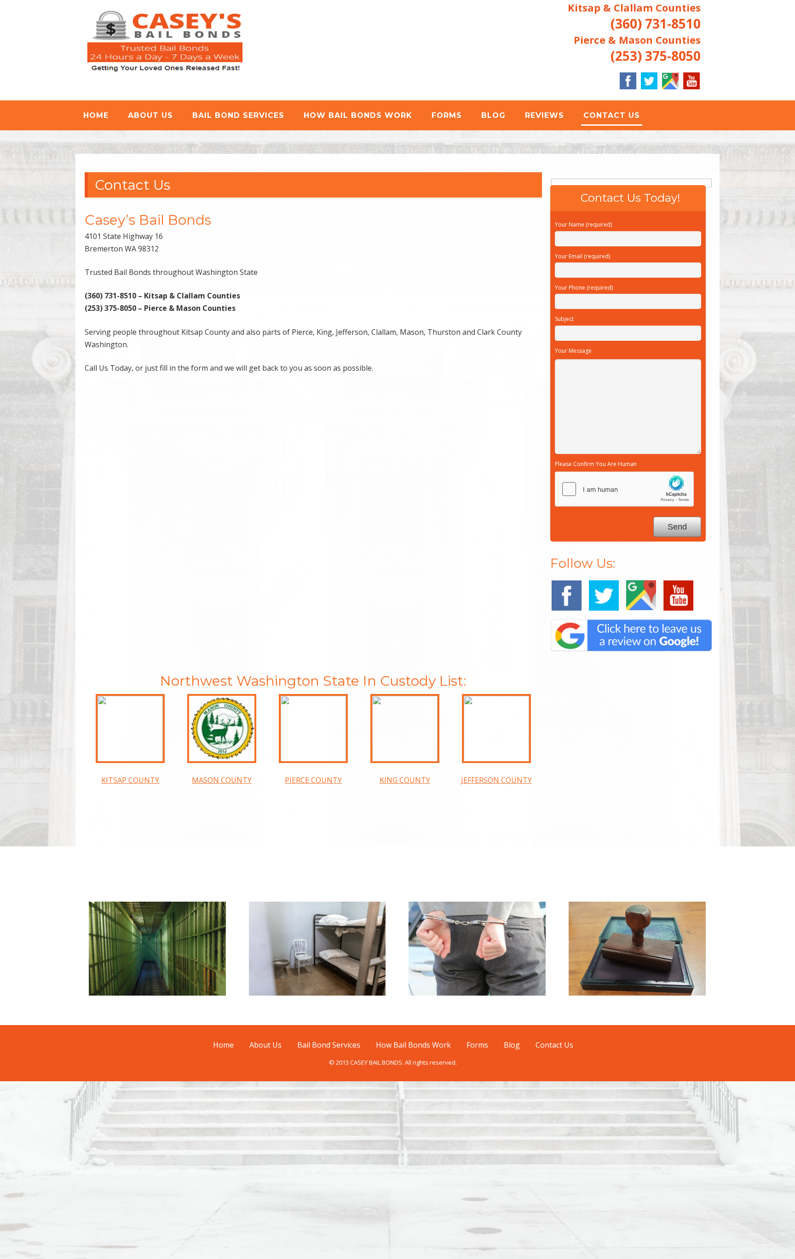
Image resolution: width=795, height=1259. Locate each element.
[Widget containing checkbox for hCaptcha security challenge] (624, 666)
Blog (493, 115)
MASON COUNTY (222, 958)
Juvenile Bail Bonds (317, 1185)
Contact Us (611, 115)
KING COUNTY (405, 958)
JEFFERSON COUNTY (496, 958)
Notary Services (637, 1185)
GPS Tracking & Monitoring (477, 1185)
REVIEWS (544, 115)
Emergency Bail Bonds (157, 1185)
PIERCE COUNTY (313, 958)
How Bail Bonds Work (358, 115)
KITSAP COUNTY (130, 958)
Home (96, 115)
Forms (447, 115)
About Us (150, 115)
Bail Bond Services (238, 115)
